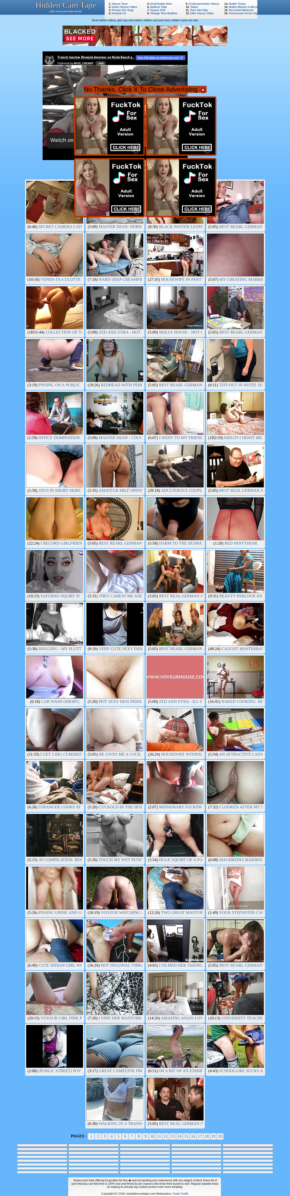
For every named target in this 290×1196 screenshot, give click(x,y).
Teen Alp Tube (199, 10)
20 (220, 1136)
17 (200, 1136)
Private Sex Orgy (123, 10)
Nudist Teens (237, 3)
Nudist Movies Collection (245, 7)
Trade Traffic (181, 1193)
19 (213, 1136)
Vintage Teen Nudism (163, 13)
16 (193, 1136)
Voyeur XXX (157, 10)
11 (159, 1136)
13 (173, 1136)
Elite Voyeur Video (202, 13)
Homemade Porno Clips (244, 13)
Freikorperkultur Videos (204, 3)
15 (186, 1136)
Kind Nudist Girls (161, 3)
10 (152, 1136)
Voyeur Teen (120, 3)
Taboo (194, 7)
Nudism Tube (158, 7)
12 (166, 1136)
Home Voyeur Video (124, 7)
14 (179, 1136)
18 (207, 1136)
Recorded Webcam (241, 10)
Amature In (119, 13)
